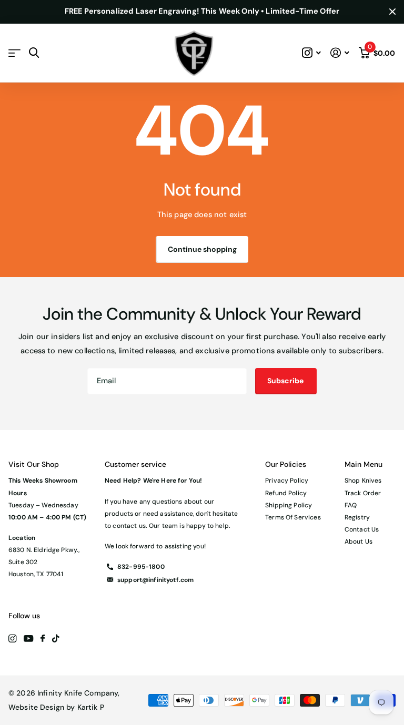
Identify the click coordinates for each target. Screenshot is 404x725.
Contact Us (362, 529)
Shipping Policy (288, 505)
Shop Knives (363, 480)
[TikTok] (55, 638)
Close (392, 12)
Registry (357, 517)
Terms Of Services (292, 517)
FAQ (351, 505)
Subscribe (286, 380)
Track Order (363, 493)
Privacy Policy (286, 480)
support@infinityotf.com (155, 580)
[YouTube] (28, 639)
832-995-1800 (141, 567)
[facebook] (43, 638)
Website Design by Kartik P (56, 707)
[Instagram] (12, 638)
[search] (34, 53)
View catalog (14, 52)
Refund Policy (286, 493)
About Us (358, 541)
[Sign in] (340, 53)
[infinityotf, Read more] (312, 53)
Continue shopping (202, 249)
